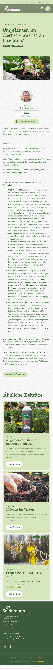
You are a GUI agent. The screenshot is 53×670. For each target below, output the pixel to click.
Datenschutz (27, 657)
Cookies (40, 657)
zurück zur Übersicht (15, 374)
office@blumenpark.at (10, 627)
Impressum (14, 657)
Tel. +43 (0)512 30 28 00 (11, 624)
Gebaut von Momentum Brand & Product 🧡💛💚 (26, 661)
